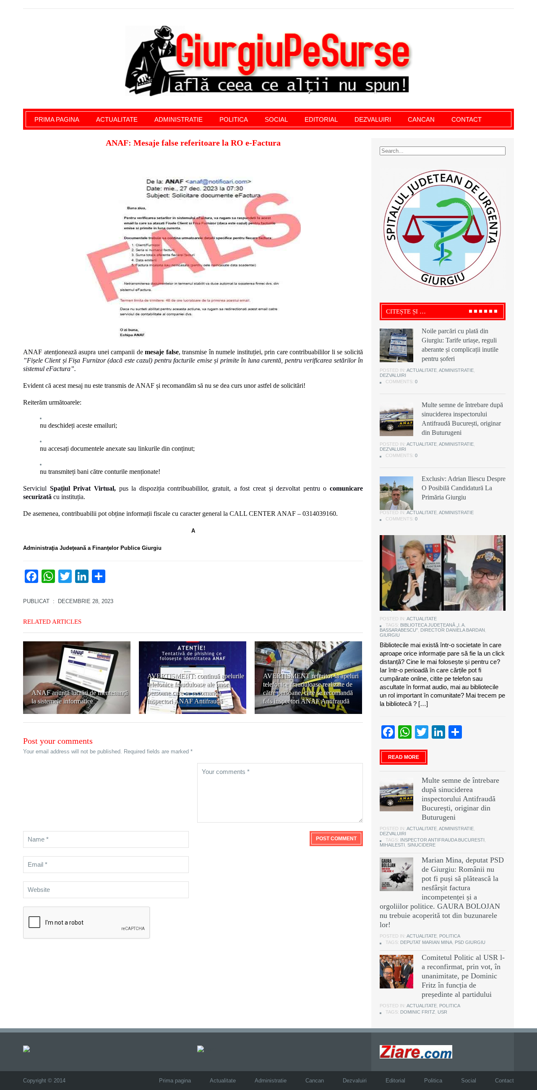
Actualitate (117, 119)
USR (442, 1011)
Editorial (321, 119)
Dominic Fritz (417, 1011)
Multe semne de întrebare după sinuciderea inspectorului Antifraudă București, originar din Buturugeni (460, 798)
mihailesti (392, 844)
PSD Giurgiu (470, 942)
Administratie (178, 119)
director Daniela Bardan (452, 630)
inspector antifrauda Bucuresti (442, 839)
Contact (466, 119)
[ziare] (206, 1048)
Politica (233, 119)
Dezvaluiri (373, 119)
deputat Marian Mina (426, 942)
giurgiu (390, 635)
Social (276, 119)
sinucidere (421, 844)
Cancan (421, 119)
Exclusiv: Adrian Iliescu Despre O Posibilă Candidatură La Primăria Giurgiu (464, 488)
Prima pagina (56, 119)
